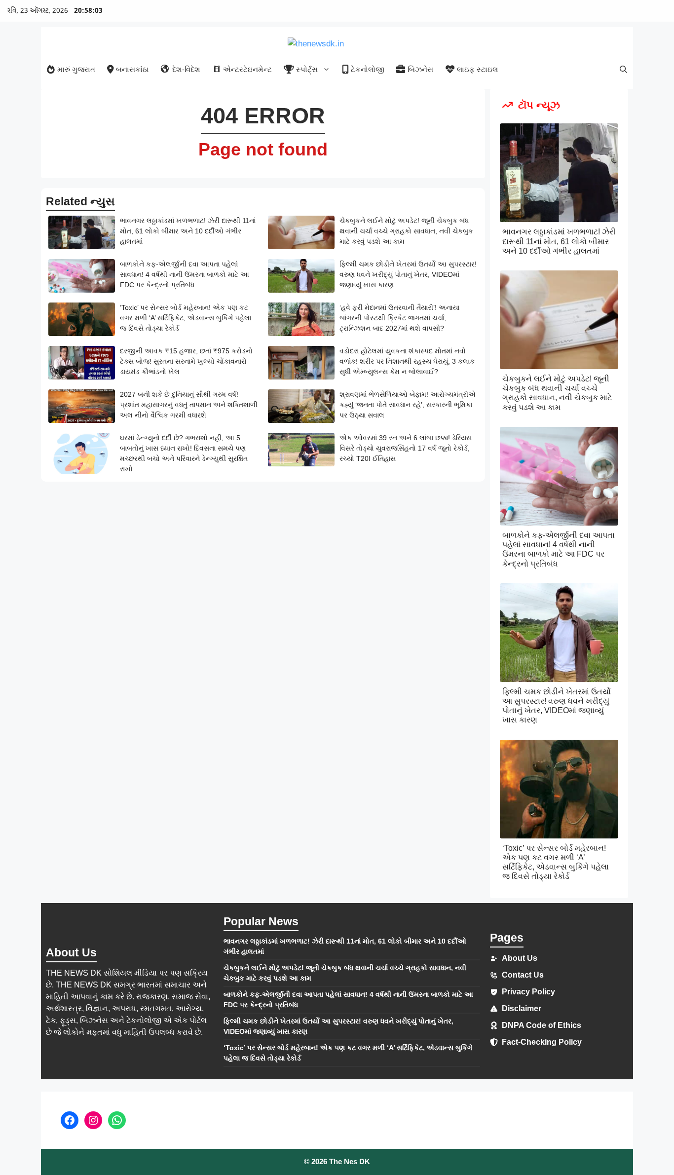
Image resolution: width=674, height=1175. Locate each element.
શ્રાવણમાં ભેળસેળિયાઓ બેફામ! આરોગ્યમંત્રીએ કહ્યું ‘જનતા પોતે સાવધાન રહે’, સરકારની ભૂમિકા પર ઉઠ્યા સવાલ (407, 404)
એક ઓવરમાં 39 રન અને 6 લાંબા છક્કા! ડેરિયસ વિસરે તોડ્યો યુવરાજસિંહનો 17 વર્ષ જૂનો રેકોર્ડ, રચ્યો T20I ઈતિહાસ (405, 448)
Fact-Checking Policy (542, 1042)
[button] (623, 69)
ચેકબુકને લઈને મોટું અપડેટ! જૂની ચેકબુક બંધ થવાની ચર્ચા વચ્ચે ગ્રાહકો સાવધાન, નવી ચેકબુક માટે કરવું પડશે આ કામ (406, 231)
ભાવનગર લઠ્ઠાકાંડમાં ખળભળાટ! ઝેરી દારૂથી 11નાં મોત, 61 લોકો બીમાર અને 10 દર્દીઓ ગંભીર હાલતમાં (188, 231)
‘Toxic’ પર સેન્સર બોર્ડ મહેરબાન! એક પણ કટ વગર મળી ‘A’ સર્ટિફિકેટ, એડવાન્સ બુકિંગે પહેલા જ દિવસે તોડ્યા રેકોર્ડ (185, 317)
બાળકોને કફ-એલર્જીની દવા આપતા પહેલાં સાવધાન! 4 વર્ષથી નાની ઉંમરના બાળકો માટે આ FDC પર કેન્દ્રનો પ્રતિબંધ (184, 274)
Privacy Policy (528, 991)
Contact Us (523, 975)
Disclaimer (521, 1008)
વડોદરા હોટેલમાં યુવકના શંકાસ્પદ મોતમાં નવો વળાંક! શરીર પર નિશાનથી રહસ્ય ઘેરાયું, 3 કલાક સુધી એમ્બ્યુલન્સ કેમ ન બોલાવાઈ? (407, 361)
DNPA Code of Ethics (541, 1025)
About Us (519, 958)
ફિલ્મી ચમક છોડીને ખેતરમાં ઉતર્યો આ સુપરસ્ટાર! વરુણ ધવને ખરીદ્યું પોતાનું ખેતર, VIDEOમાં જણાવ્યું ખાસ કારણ (408, 274)
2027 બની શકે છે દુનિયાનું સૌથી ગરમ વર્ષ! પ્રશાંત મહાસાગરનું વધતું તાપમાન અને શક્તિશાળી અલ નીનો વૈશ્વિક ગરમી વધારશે (189, 404)
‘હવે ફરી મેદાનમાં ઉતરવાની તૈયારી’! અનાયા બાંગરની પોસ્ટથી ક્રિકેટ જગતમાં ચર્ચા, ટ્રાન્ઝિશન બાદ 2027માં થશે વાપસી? (399, 317)
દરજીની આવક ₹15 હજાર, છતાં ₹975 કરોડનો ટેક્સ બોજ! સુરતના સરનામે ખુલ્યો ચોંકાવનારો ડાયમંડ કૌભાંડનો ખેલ (186, 361)
